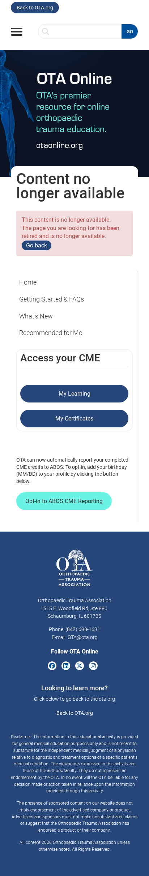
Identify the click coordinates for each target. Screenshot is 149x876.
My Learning (74, 393)
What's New (36, 316)
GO (130, 31)
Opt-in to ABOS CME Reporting (64, 501)
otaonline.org (59, 144)
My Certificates (74, 418)
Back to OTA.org (35, 7)
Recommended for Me (50, 332)
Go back (36, 245)
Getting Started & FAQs (51, 299)
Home (28, 282)
